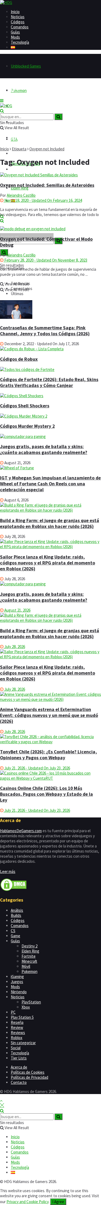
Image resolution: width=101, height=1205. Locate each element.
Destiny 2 (29, 946)
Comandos (20, 26)
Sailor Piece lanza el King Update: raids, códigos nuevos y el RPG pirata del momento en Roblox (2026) (47, 563)
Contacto (19, 1082)
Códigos (18, 21)
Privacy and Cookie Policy (27, 1201)
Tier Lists (19, 1058)
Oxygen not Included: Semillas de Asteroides (47, 185)
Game (15, 935)
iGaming (17, 976)
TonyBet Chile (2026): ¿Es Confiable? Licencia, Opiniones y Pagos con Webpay (48, 755)
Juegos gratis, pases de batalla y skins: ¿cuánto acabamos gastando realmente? (43, 449)
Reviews (18, 1032)
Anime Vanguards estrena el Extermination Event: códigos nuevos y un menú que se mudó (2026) (49, 715)
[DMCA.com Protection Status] (13, 889)
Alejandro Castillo (21, 195)
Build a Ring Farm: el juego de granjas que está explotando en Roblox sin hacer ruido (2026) (49, 523)
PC (13, 1012)
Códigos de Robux (19, 359)
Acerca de (19, 1067)
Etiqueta (19, 148)
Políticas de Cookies (27, 1072)
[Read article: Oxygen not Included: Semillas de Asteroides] (50, 174)
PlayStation (31, 1002)
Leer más (7, 871)
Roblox (16, 1037)
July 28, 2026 (14, 646)
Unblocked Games (26, 66)
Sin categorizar (23, 1042)
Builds (16, 915)
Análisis (17, 910)
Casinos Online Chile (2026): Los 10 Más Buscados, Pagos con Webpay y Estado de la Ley (46, 794)
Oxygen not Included (46, 148)
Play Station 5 (22, 1017)
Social (15, 1047)
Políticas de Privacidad (29, 1077)
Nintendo (19, 991)
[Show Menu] (2, 100)
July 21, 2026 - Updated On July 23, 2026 (37, 768)
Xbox (26, 1007)
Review (17, 1027)
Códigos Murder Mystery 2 (27, 426)
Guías (15, 32)
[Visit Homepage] (6, 2)
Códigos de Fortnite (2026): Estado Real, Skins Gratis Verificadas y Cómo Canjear (49, 382)
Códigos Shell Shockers (24, 406)
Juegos (17, 981)
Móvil (26, 966)
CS (13, 930)
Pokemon (29, 971)
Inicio (15, 11)
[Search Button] (2, 110)
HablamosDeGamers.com (21, 830)
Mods (15, 37)
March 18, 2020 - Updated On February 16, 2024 (43, 200)
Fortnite (29, 956)
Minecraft (29, 961)
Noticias (18, 16)
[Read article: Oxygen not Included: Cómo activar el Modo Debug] (50, 228)
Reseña (17, 1022)
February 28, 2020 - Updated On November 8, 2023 (45, 260)
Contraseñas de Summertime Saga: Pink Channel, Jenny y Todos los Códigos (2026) (45, 331)
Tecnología (20, 42)
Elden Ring (30, 951)
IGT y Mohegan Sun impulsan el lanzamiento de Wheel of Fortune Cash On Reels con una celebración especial (50, 484)
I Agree (58, 1201)
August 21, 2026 (17, 610)
